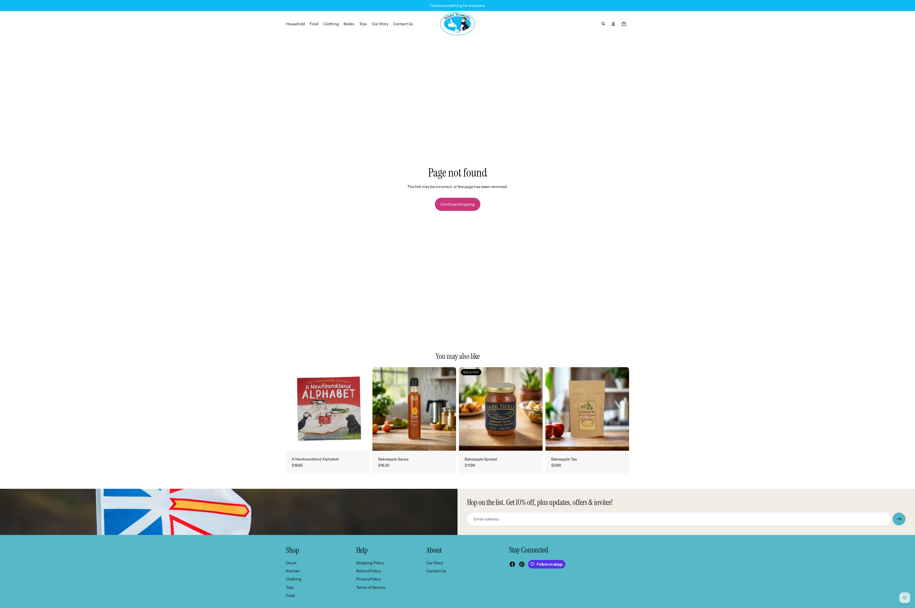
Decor (291, 562)
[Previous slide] (379, 409)
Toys (290, 587)
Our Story (434, 562)
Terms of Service (370, 587)
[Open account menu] (613, 24)
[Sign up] (899, 519)
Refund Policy (368, 570)
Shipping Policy (370, 562)
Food (290, 595)
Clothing (293, 579)
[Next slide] (449, 409)
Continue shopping (458, 204)
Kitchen (293, 570)
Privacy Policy (368, 579)
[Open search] (603, 24)
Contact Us (436, 570)
